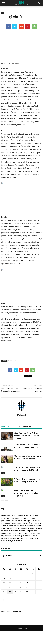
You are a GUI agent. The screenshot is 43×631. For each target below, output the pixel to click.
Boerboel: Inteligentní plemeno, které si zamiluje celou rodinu (26, 493)
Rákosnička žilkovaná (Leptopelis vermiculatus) (11, 389)
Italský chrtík (12, 361)
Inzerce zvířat (6, 611)
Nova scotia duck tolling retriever (32, 389)
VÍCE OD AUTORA (25, 426)
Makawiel (7, 21)
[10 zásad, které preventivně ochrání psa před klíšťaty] (7, 482)
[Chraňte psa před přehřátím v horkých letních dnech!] (7, 459)
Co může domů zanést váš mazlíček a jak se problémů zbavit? (26, 436)
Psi (2, 12)
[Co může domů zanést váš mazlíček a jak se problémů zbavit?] (7, 436)
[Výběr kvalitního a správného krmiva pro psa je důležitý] (7, 447)
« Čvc (3, 600)
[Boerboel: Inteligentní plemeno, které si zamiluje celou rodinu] (7, 493)
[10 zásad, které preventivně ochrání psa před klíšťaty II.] (7, 470)
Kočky (3, 439)
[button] (39, 3)
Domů (3, 9)
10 (4, 583)
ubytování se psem (14, 523)
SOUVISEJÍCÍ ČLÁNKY (8, 426)
